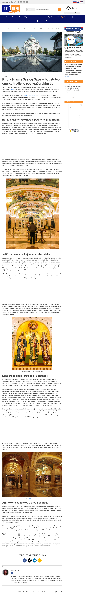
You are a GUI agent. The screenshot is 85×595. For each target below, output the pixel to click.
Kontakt (57, 17)
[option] (73, 89)
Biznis (29, 9)
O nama (14, 17)
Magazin (50, 17)
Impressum (52, 592)
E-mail (57, 592)
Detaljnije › (67, 76)
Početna (8, 17)
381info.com (64, 592)
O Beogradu (41, 17)
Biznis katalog (23, 17)
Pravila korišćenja (43, 592)
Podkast (75, 17)
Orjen (30, 498)
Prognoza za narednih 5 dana (72, 12)
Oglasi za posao (65, 17)
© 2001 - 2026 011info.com (25, 592)
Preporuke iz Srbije (43, 21)
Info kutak (33, 17)
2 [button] (73, 97)
